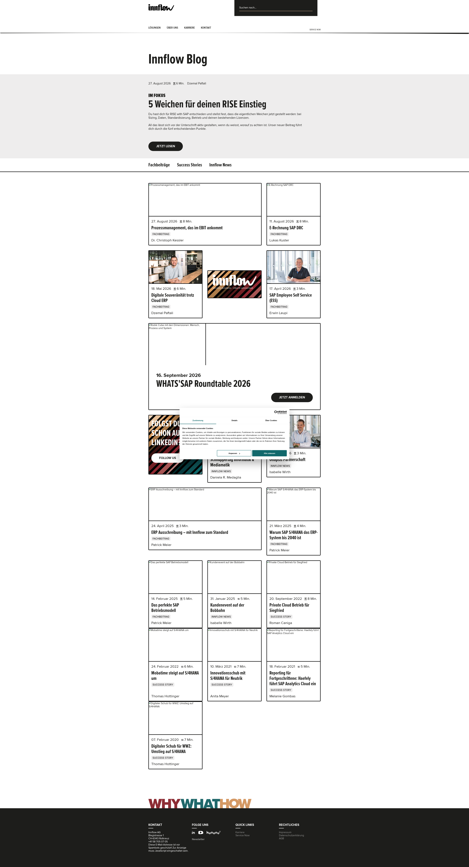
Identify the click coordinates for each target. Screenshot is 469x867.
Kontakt (206, 27)
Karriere (189, 27)
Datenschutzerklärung (291, 835)
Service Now (242, 835)
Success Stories (189, 165)
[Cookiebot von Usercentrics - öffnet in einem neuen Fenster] (276, 412)
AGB (281, 838)
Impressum (285, 832)
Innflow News (220, 165)
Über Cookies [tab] (271, 420)
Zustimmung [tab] (197, 420)
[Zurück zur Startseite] (161, 7)
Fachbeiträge (159, 165)
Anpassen (233, 453)
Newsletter (198, 839)
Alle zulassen (269, 453)
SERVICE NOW (315, 29)
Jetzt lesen (165, 146)
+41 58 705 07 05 (158, 841)
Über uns (172, 27)
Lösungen (154, 27)
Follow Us (167, 458)
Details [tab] (235, 420)
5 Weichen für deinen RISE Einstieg (207, 104)
